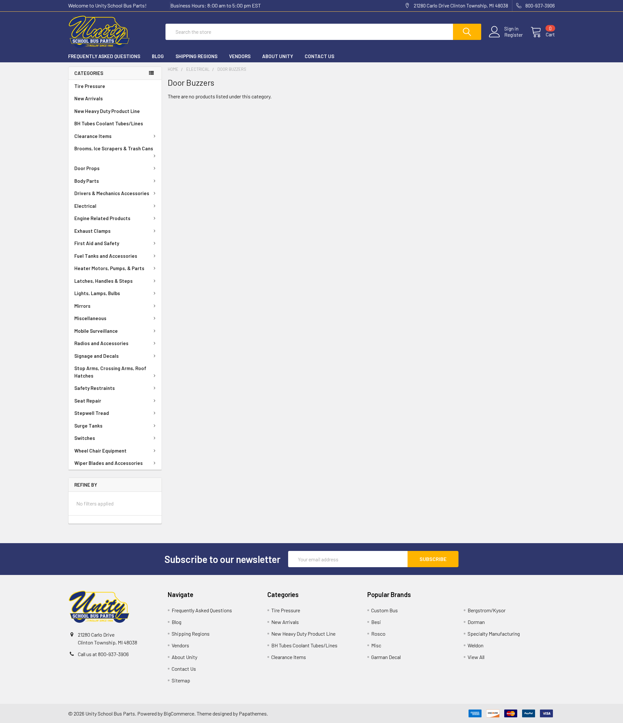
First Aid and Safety (96, 243)
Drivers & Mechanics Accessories (111, 193)
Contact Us (319, 56)
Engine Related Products (102, 218)
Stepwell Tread (91, 413)
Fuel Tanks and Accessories (105, 256)
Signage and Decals (96, 356)
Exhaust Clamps (92, 231)
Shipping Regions (196, 56)
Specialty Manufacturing (494, 633)
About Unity (277, 56)
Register (513, 35)
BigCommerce (179, 713)
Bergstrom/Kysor (487, 610)
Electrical (85, 206)
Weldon (475, 645)
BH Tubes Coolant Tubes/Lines (108, 123)
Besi (376, 622)
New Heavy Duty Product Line (107, 111)
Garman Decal (386, 657)
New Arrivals (88, 98)
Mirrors (82, 306)
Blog (158, 56)
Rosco (378, 633)
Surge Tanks (88, 426)
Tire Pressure (89, 86)
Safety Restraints (94, 388)
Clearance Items (93, 136)
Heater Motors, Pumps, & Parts (109, 268)
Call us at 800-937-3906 (103, 654)
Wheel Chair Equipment (100, 451)
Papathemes (253, 713)
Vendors (239, 56)
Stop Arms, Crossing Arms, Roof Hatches (110, 372)
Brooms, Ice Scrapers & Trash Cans (113, 148)
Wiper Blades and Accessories (108, 463)
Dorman (476, 622)
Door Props (87, 168)
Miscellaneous (90, 318)
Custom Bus (384, 610)
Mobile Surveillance (96, 331)
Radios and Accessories (101, 343)
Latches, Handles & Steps (103, 281)
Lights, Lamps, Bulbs (97, 293)
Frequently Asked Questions (104, 56)
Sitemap (181, 680)
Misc (376, 645)
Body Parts (86, 181)
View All (476, 657)
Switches (84, 438)
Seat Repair (87, 401)
